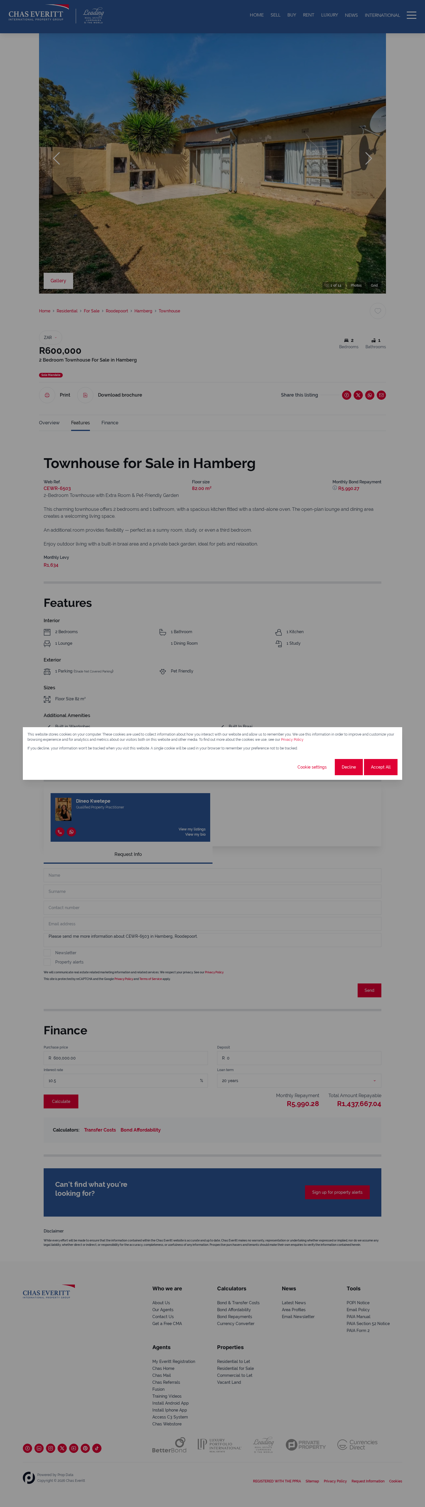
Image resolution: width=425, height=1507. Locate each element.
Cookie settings (312, 767)
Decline (349, 767)
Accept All (381, 767)
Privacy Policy (292, 740)
